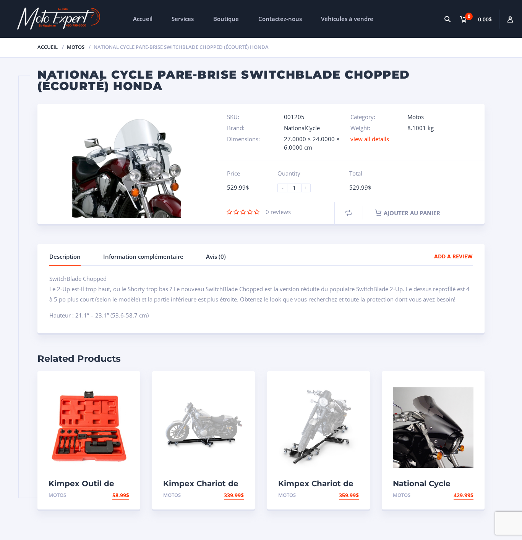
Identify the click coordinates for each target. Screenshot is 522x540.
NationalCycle (302, 128)
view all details (369, 139)
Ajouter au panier (412, 213)
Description (65, 256)
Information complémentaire (143, 256)
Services (183, 19)
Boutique (226, 19)
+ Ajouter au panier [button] (99, 495)
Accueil (142, 19)
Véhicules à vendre (347, 19)
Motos (75, 47)
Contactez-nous (280, 19)
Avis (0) (216, 256)
